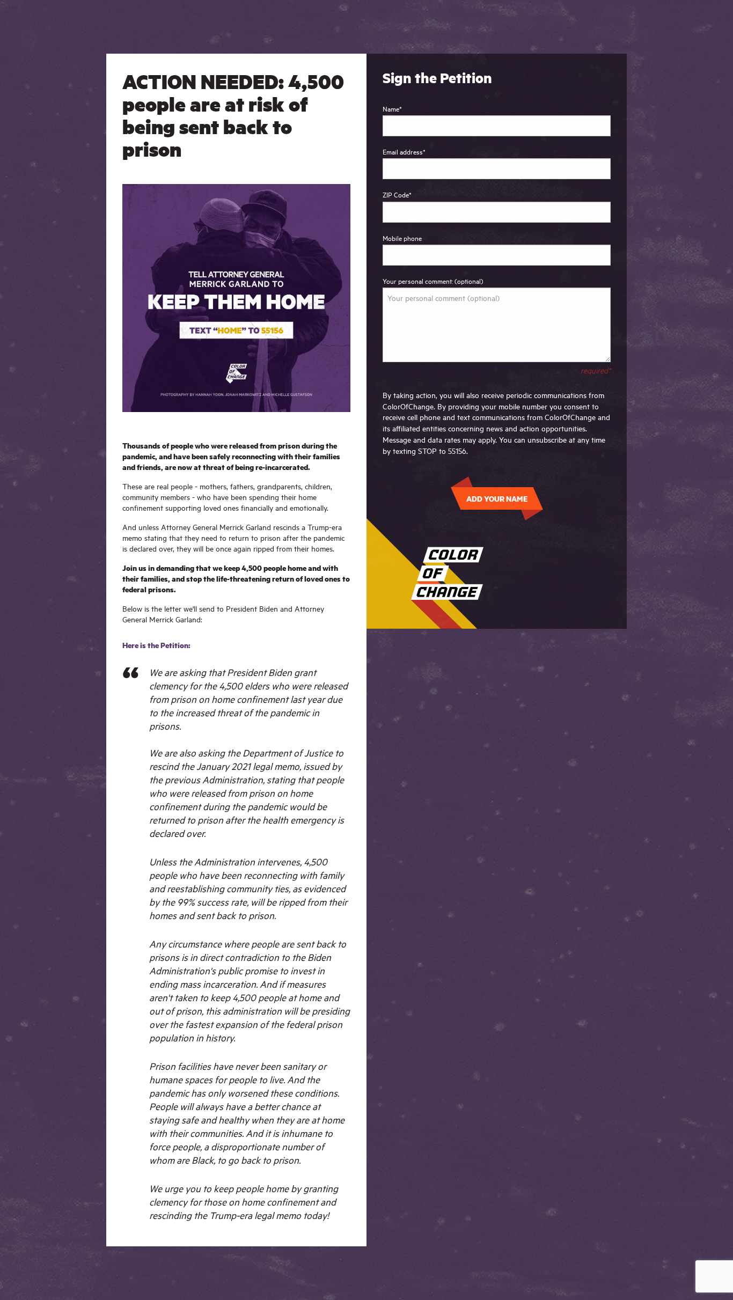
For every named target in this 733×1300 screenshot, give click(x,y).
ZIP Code (397, 194)
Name (392, 108)
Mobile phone (402, 238)
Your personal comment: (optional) (433, 280)
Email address (404, 151)
